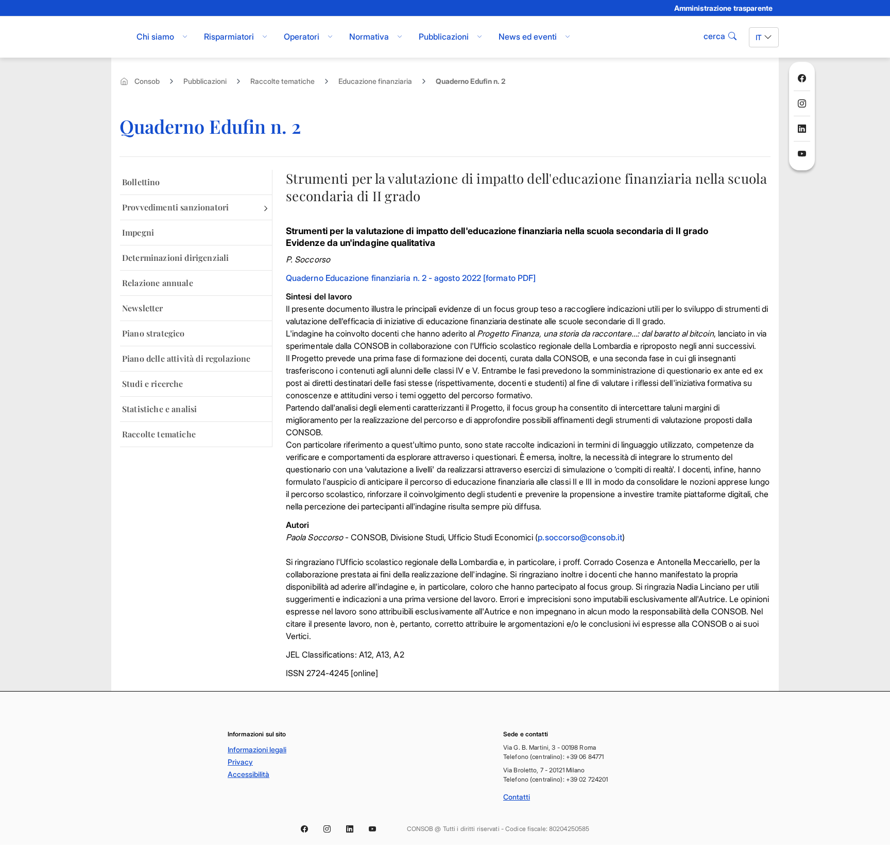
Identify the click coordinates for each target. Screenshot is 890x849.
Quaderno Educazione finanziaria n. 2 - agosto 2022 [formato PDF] (411, 278)
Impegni (138, 232)
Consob (147, 81)
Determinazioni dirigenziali (175, 257)
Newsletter (142, 308)
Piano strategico (153, 333)
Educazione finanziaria (375, 81)
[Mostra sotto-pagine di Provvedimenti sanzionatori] (266, 207)
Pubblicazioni (205, 81)
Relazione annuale (157, 282)
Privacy (240, 761)
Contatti (516, 796)
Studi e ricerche (152, 383)
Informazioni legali (257, 749)
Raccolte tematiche (282, 81)
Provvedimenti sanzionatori (175, 207)
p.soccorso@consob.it (580, 537)
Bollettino (141, 181)
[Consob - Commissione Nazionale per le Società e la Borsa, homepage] (116, 37)
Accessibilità (248, 774)
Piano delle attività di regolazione (186, 358)
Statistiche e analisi (159, 408)
